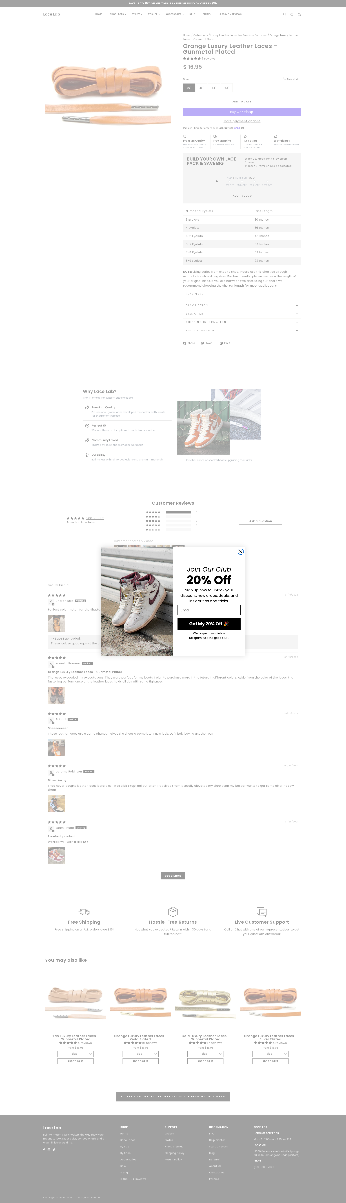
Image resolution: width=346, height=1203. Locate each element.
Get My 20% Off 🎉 (209, 624)
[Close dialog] (241, 552)
